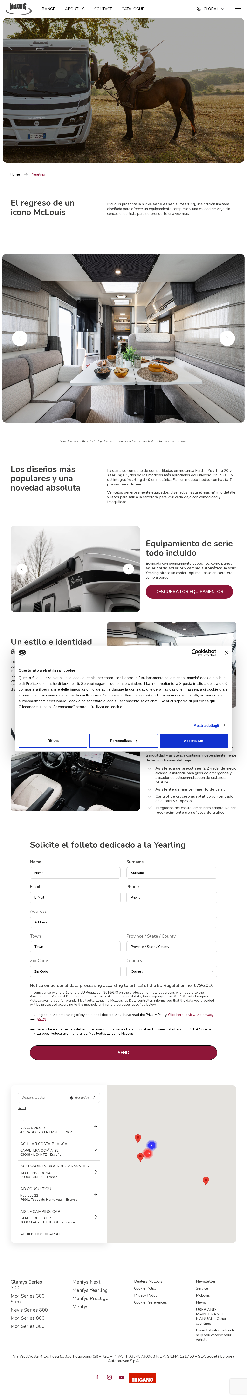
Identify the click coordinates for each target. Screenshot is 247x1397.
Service (202, 1288)
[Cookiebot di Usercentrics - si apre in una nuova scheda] (195, 652)
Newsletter (205, 1281)
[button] (206, 1181)
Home (15, 174)
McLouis (203, 1295)
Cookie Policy (145, 1288)
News (201, 1302)
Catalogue (133, 9)
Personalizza (121, 741)
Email (35, 887)
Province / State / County (151, 936)
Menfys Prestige (90, 1298)
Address (38, 911)
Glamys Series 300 (26, 1285)
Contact (103, 9)
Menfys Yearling (90, 1290)
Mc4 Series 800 (28, 1318)
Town (35, 936)
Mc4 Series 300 (28, 1326)
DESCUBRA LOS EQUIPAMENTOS (189, 592)
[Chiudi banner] (226, 652)
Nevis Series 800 (29, 1310)
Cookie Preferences (150, 1302)
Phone (132, 887)
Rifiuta (53, 741)
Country (134, 961)
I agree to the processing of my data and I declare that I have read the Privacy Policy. (125, 1017)
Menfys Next (86, 1282)
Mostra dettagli (206, 725)
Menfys (80, 1306)
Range (48, 9)
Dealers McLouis (148, 1281)
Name (35, 862)
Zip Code (39, 961)
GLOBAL (211, 9)
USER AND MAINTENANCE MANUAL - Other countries (211, 1316)
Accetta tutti (194, 741)
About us (75, 9)
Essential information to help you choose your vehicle (215, 1335)
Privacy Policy (145, 1295)
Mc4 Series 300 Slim (28, 1299)
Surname (135, 862)
